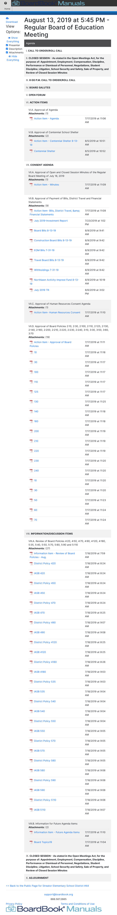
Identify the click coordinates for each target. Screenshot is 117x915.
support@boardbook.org (58, 894)
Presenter (14, 45)
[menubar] (43, 3)
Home (7, 8)
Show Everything (13, 39)
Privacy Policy (14, 903)
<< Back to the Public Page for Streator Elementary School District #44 (47, 885)
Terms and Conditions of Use (77, 903)
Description (15, 48)
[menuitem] (5, 3)
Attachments (16, 52)
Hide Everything (13, 58)
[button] (5, 3)
